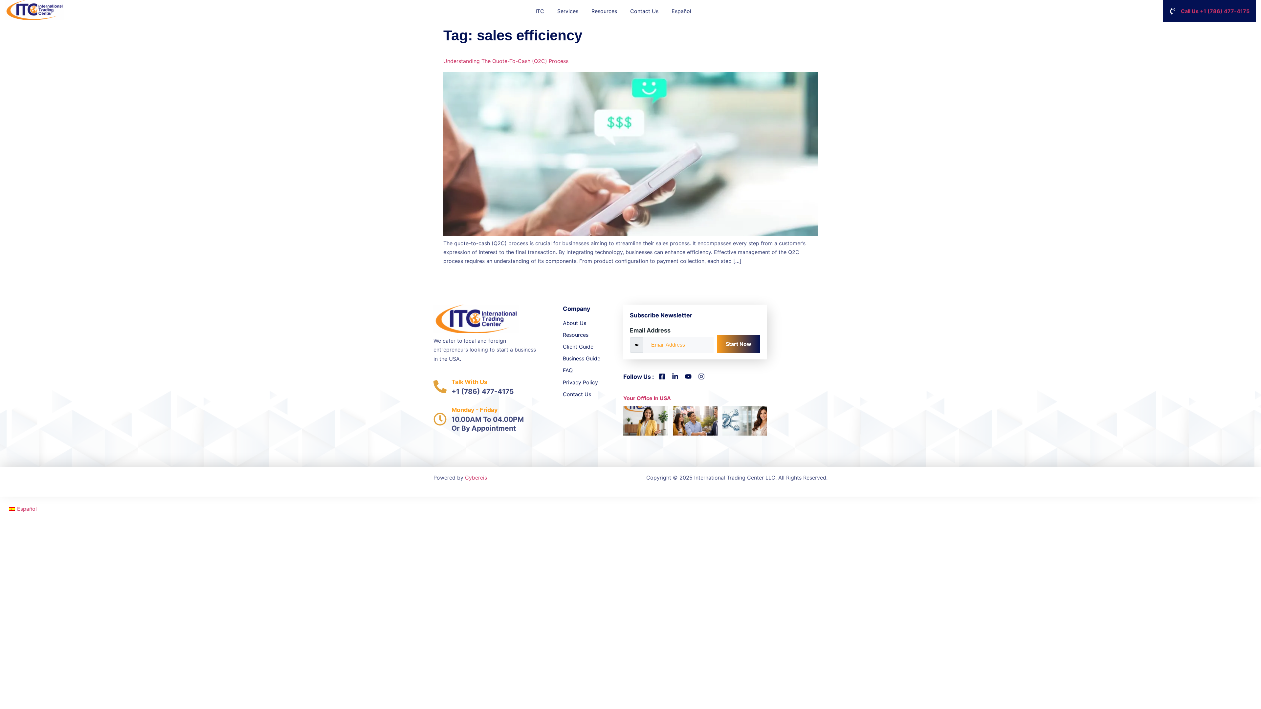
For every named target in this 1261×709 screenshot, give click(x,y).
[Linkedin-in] (675, 376)
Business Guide (581, 358)
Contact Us (644, 11)
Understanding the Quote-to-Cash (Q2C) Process (505, 61)
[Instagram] (701, 376)
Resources (604, 11)
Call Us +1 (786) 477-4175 (1215, 11)
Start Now (738, 344)
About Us (574, 323)
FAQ (568, 370)
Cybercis (476, 477)
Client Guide (578, 346)
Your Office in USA (647, 398)
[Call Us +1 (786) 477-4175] (1172, 11)
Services (567, 11)
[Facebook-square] (662, 376)
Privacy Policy (580, 382)
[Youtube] (688, 376)
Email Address (650, 330)
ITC (540, 11)
